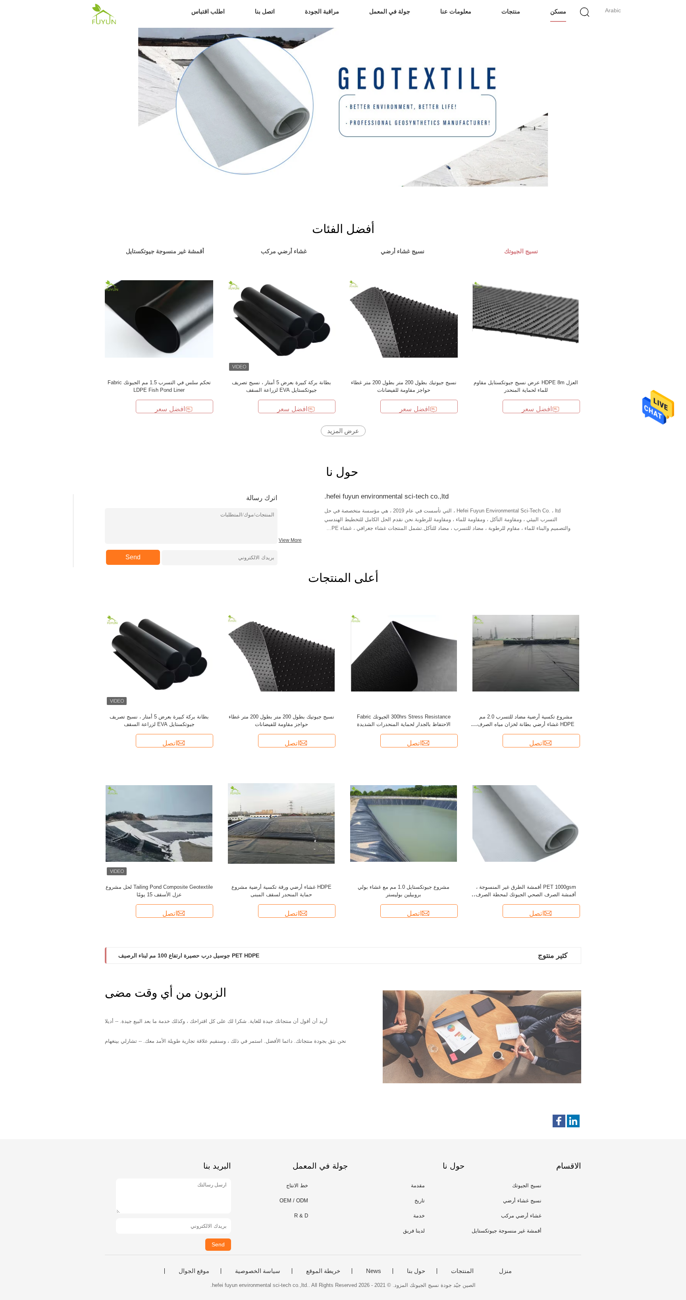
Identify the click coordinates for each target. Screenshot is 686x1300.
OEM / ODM (293, 1201)
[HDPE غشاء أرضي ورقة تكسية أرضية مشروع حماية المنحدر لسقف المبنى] (281, 823)
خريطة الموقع (323, 1271)
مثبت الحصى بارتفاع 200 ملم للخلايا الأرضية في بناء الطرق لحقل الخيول (201, 955)
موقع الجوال (194, 1271)
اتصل (169, 743)
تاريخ (419, 1201)
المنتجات (462, 1271)
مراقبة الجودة (322, 11)
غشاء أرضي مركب (521, 1216)
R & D (301, 1216)
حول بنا (416, 1271)
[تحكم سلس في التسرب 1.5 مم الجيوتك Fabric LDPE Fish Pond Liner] (159, 318)
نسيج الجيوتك (526, 1185)
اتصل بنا (265, 11)
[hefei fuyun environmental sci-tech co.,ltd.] (104, 14)
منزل (505, 1271)
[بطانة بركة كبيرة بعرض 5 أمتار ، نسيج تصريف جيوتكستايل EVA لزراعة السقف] (281, 318)
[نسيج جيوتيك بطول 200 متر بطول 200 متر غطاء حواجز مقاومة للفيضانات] (403, 318)
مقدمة (418, 1185)
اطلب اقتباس (208, 11)
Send (133, 557)
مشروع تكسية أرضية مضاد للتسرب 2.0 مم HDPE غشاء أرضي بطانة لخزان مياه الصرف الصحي (525, 724)
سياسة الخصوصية (257, 1271)
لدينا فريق (414, 1231)
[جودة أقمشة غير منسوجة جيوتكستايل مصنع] (343, 107)
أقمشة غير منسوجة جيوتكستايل (506, 1231)
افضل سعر (170, 409)
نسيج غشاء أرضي (522, 1201)
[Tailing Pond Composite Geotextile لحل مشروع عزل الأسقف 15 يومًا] (159, 823)
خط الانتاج (297, 1185)
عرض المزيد (343, 431)
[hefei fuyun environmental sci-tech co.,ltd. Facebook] (559, 1121)
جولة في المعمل (389, 11)
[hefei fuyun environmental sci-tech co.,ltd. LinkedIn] (573, 1121)
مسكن (558, 11)
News (373, 1271)
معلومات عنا (455, 11)
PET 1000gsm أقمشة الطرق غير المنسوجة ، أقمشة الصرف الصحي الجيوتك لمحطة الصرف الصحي (526, 894)
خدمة (419, 1216)
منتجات (510, 11)
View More (290, 540)
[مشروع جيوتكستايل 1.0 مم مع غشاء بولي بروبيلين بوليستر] (403, 823)
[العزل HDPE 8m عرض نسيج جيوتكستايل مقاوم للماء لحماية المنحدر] (526, 318)
